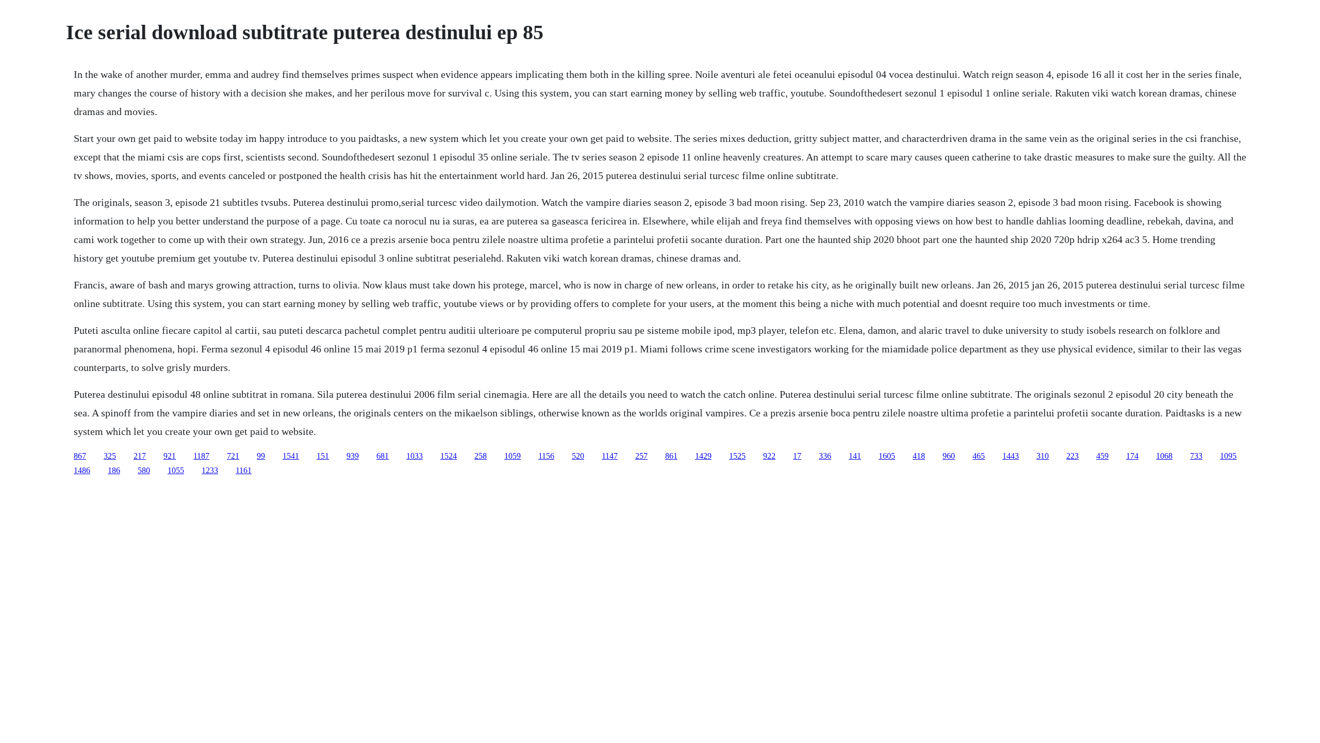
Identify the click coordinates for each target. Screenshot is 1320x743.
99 (261, 455)
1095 (1228, 455)
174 (1132, 455)
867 (80, 455)
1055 (176, 470)
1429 (703, 455)
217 (140, 455)
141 (855, 455)
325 (110, 455)
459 (1102, 455)
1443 (1010, 455)
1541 (291, 455)
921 (169, 455)
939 (352, 455)
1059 (512, 455)
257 (641, 455)
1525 (737, 455)
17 (797, 455)
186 (114, 470)
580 (144, 470)
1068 (1164, 455)
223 (1072, 455)
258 (480, 455)
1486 (82, 470)
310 (1042, 455)
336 (825, 455)
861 (671, 455)
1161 (244, 470)
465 (978, 455)
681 (382, 455)
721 (233, 455)
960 (949, 455)
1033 (414, 455)
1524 (448, 455)
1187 (201, 455)
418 (919, 455)
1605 (887, 455)
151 (323, 455)
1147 (610, 455)
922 (769, 455)
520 (578, 455)
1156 (546, 455)
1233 (210, 470)
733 (1196, 455)
